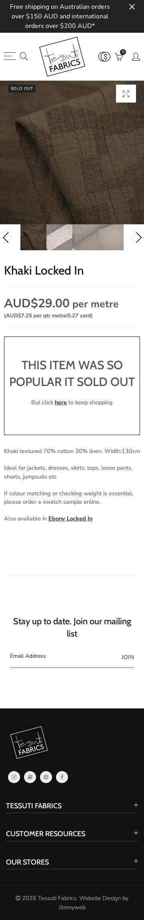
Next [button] (139, 237)
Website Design (100, 898)
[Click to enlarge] (126, 94)
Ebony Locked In (70, 518)
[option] (72, 152)
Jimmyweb (72, 907)
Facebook (62, 777)
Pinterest (46, 777)
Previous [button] (5, 237)
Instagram (14, 777)
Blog (30, 777)
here (61, 402)
